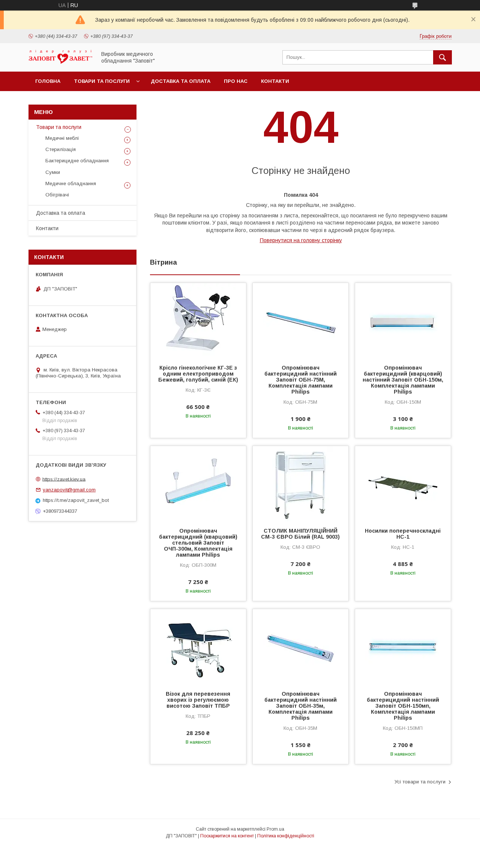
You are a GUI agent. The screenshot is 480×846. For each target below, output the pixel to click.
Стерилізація (60, 149)
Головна (47, 81)
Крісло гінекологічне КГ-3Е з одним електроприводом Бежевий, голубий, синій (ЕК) (198, 374)
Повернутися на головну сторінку (301, 240)
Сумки (52, 172)
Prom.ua (275, 829)
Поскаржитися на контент (227, 836)
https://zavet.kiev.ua (64, 479)
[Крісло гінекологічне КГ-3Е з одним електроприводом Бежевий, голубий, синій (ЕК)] (198, 320)
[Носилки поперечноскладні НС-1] (403, 483)
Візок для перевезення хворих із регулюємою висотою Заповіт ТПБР (198, 700)
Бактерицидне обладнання (77, 160)
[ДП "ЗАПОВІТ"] (60, 62)
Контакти (275, 81)
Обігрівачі (57, 195)
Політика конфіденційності (285, 836)
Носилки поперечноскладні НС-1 (403, 534)
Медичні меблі (62, 138)
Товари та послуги (102, 81)
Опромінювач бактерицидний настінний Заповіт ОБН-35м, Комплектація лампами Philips (300, 706)
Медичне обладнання (70, 183)
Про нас (236, 81)
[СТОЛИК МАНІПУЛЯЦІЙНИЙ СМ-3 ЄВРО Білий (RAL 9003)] (300, 483)
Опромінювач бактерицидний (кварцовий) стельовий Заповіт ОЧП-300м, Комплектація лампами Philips (198, 543)
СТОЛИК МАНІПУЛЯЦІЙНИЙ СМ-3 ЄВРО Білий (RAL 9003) (300, 534)
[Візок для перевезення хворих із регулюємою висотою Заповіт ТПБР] (198, 646)
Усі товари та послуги (420, 782)
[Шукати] (442, 57)
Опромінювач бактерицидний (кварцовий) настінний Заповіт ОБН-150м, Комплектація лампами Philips (403, 380)
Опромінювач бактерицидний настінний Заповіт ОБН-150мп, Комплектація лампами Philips (403, 706)
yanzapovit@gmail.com (69, 490)
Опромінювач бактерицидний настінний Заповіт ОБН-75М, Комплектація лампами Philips (300, 380)
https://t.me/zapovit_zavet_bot (76, 500)
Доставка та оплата (180, 81)
